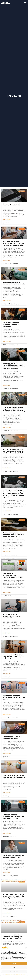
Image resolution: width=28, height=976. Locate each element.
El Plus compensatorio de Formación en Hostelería (11, 196)
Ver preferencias (14, 971)
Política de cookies (6, 974)
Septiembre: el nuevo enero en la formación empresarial (13, 847)
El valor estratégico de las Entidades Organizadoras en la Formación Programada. (13, 526)
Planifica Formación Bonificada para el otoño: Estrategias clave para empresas (14, 768)
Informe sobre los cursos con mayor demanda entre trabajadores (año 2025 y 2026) (14, 400)
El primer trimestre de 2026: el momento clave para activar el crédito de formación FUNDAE (14, 442)
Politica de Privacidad (15, 974)
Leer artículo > (7, 210)
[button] (26, 947)
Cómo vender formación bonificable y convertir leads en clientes (14, 688)
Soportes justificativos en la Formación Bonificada (12, 728)
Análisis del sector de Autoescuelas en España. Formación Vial (11, 607)
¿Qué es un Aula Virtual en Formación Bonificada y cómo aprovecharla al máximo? (13, 928)
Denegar (14, 967)
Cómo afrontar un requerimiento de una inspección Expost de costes (12, 566)
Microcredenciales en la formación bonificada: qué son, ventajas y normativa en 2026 (14, 234)
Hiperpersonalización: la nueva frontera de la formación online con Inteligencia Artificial (14, 887)
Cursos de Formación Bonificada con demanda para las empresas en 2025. (13, 807)
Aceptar (14, 963)
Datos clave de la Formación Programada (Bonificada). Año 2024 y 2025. (13, 648)
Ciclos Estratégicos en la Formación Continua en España (14, 274)
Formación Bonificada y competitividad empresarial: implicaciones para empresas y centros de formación (14, 357)
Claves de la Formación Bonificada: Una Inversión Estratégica (11, 315)
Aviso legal (23, 974)
